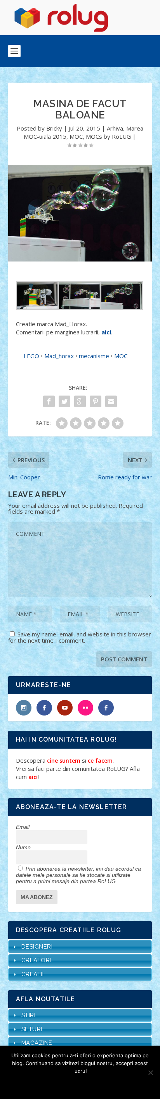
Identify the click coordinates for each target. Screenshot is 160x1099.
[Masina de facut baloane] (80, 213)
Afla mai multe (90, 1084)
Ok (52, 1084)
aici (106, 332)
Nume (23, 847)
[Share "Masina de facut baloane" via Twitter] (64, 401)
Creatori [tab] (36, 960)
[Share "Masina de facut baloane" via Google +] (80, 401)
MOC (76, 136)
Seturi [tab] (31, 1029)
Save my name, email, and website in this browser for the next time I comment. (79, 637)
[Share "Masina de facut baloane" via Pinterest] (95, 401)
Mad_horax (59, 356)
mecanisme (94, 356)
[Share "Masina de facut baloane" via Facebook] (49, 401)
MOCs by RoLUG (108, 136)
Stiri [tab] (28, 1015)
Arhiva (115, 128)
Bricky (54, 128)
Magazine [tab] (36, 1042)
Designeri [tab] (37, 946)
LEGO (31, 356)
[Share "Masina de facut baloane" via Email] (111, 401)
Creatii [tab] (32, 974)
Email (23, 827)
